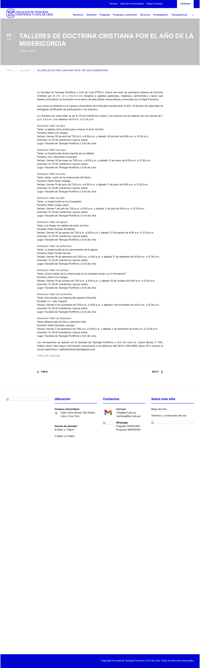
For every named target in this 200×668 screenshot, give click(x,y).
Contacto (185, 3)
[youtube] (23, 661)
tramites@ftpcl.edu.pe (128, 416)
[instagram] (173, 3)
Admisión (91, 14)
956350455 (134, 429)
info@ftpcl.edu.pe (126, 412)
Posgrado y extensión (125, 14)
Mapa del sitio (159, 409)
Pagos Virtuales (155, 3)
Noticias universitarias (132, 3)
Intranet (114, 3)
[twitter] (18, 661)
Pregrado (105, 14)
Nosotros (78, 14)
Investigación (160, 14)
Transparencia (179, 14)
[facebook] (167, 3)
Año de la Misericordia (69, 95)
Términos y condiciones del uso (168, 415)
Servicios (145, 14)
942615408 (133, 426)
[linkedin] (12, 661)
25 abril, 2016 (27, 50)
